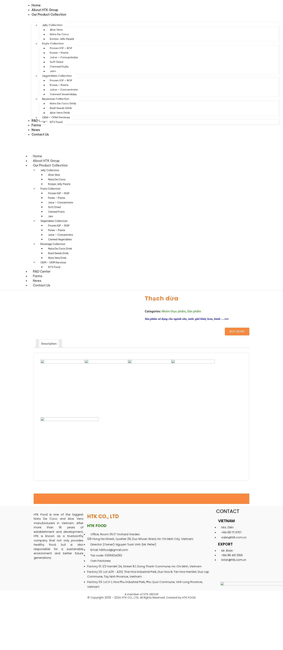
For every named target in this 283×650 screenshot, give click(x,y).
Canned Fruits (56, 211)
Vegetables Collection (54, 220)
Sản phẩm (194, 311)
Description (49, 343)
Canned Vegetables (60, 239)
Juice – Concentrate (60, 202)
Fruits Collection (50, 188)
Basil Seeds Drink (58, 253)
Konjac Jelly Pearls (59, 183)
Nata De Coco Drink (60, 248)
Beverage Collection (52, 243)
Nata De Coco (56, 179)
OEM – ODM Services (53, 262)
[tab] (49, 343)
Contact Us (41, 285)
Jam (50, 216)
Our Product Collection (50, 165)
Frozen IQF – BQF (59, 193)
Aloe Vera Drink (57, 257)
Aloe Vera (54, 174)
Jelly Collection (49, 170)
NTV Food (54, 266)
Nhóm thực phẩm (174, 311)
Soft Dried (54, 207)
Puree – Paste (56, 197)
